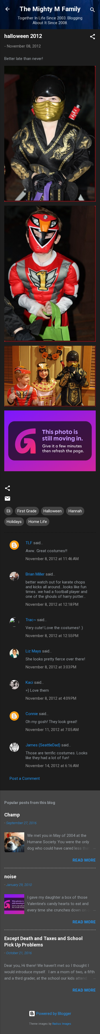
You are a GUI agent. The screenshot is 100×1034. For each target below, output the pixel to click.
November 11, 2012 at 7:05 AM (52, 729)
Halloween (52, 511)
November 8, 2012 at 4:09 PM (51, 698)
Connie (32, 713)
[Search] (92, 11)
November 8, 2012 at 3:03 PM (51, 667)
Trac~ (31, 619)
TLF (29, 542)
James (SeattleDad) (43, 745)
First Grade (27, 511)
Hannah (75, 511)
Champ (12, 814)
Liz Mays (33, 651)
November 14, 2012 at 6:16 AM (52, 765)
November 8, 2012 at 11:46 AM (52, 558)
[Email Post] (7, 500)
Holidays (14, 521)
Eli (8, 511)
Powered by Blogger (53, 1013)
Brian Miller (35, 574)
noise (10, 876)
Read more (84, 860)
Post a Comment (25, 778)
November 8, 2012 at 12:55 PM (52, 635)
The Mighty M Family (50, 9)
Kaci (29, 682)
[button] (92, 37)
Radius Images (61, 1024)
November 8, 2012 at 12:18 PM (52, 604)
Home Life (38, 521)
